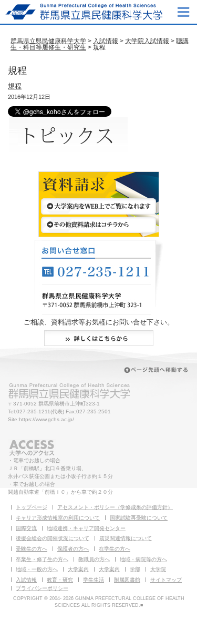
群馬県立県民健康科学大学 (48, 41)
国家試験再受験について (139, 518)
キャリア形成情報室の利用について (58, 518)
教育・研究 (60, 580)
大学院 (158, 569)
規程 (15, 86)
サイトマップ (166, 580)
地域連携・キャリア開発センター (86, 528)
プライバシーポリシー (42, 588)
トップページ (31, 507)
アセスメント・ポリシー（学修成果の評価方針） (115, 507)
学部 (135, 569)
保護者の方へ (73, 549)
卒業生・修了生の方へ (42, 559)
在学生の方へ (114, 549)
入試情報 (105, 41)
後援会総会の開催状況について (52, 538)
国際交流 (26, 528)
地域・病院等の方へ (143, 559)
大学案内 (78, 569)
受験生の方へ (31, 549)
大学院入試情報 (147, 41)
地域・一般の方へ (37, 569)
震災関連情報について (125, 538)
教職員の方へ (94, 559)
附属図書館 (127, 580)
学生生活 (93, 580)
